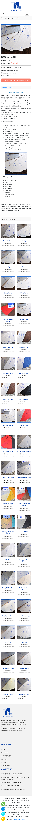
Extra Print (8, 560)
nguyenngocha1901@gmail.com (15, 789)
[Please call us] (2, 804)
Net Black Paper (24, 399)
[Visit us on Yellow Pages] (2, 818)
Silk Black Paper (24, 532)
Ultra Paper (24, 642)
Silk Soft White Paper (24, 477)
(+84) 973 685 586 (16, 80)
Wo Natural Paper (24, 694)
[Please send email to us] (2, 813)
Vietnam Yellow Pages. (19, 819)
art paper (9, 18)
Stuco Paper (8, 293)
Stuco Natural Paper (24, 616)
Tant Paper (8, 267)
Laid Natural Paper (8, 616)
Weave (24, 267)
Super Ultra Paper (8, 347)
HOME (5, 14)
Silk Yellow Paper (8, 503)
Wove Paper (24, 293)
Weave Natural (24, 668)
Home (3, 18)
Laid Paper (24, 241)
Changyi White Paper (8, 588)
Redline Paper (24, 425)
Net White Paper (8, 373)
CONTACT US (5, 762)
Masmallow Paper (8, 425)
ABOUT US (4, 752)
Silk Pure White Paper (24, 451)
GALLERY (4, 759)
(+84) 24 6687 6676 (14, 782)
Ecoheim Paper (8, 241)
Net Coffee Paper (8, 399)
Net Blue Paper (24, 373)
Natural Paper (24, 319)
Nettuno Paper (24, 347)
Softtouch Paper (8, 451)
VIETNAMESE (5, 766)
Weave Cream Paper (8, 668)
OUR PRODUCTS (6, 756)
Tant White (8, 642)
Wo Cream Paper (8, 694)
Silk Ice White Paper (8, 477)
